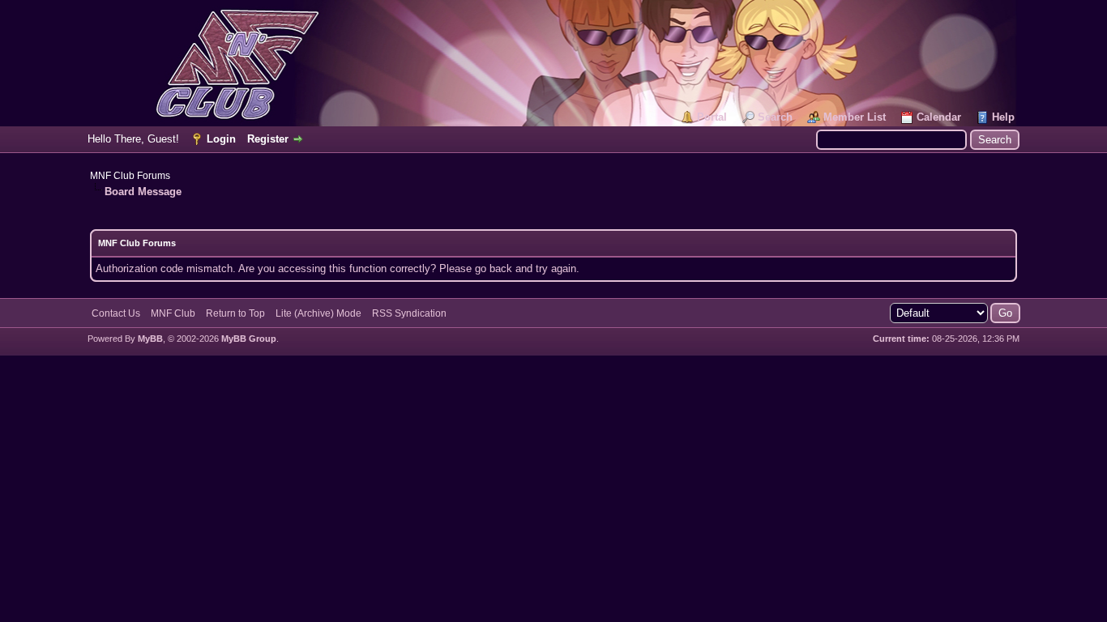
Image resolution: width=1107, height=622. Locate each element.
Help (1003, 117)
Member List (854, 117)
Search (775, 117)
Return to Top (235, 313)
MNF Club (173, 313)
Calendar (939, 117)
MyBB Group (248, 338)
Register (268, 139)
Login (221, 139)
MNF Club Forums (130, 175)
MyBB (150, 338)
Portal (712, 117)
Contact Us (116, 313)
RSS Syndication (409, 313)
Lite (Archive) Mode (318, 313)
